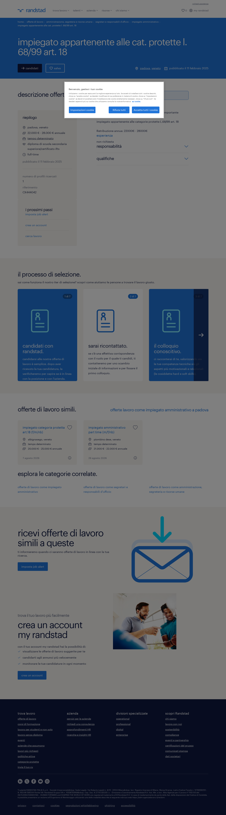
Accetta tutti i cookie (146, 109)
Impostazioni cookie (82, 109)
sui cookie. (136, 101)
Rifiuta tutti (119, 109)
